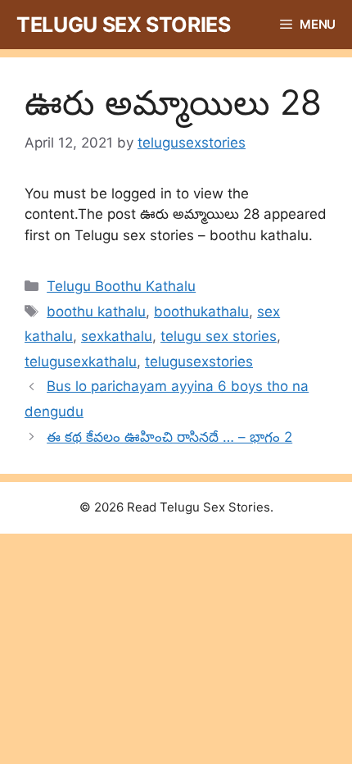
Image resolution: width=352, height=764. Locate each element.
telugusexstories (199, 361)
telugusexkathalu (81, 361)
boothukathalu (201, 311)
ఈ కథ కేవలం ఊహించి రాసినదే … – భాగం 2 (169, 437)
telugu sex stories (218, 336)
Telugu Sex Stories (123, 24)
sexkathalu (116, 336)
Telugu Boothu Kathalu (121, 286)
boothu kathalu (96, 311)
